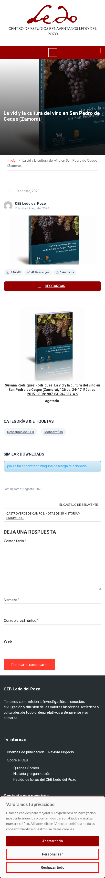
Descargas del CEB (20, 432)
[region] (52, 837)
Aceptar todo (52, 841)
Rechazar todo (52, 867)
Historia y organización (31, 773)
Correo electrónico (21, 620)
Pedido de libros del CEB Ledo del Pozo (44, 779)
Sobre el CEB (17, 760)
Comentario (15, 541)
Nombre (12, 599)
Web (8, 641)
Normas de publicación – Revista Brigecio (40, 752)
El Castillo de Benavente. (79, 504)
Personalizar (52, 854)
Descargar (55, 286)
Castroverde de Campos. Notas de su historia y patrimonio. (43, 516)
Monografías (53, 432)
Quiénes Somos (26, 768)
